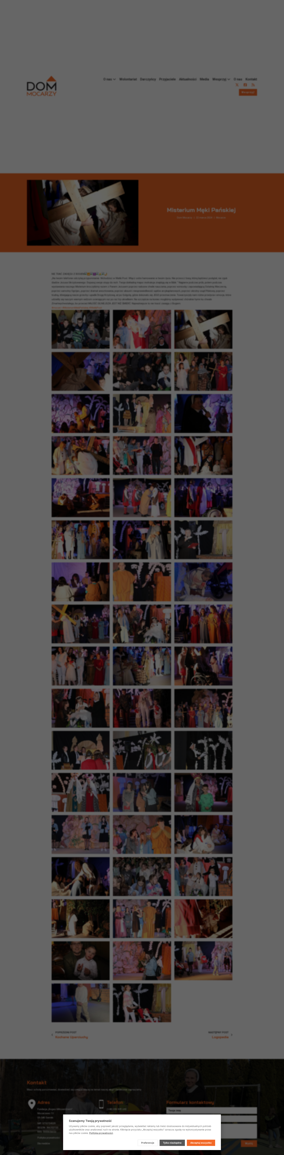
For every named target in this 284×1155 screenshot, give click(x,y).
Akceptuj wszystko (201, 1142)
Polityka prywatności (101, 1133)
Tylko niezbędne (172, 1142)
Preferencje (147, 1142)
